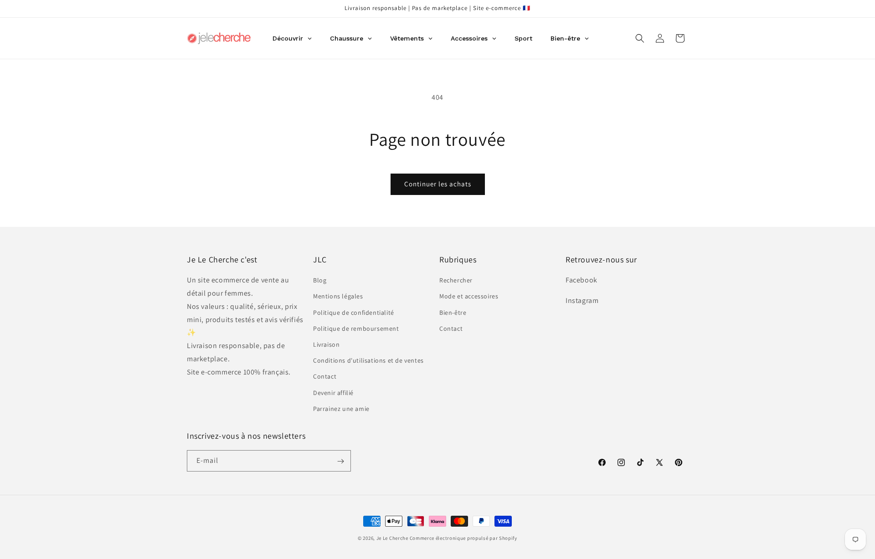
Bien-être (452, 312)
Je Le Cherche (392, 538)
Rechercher (456, 281)
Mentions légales (338, 296)
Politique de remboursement (356, 328)
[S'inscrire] (340, 461)
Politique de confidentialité (353, 312)
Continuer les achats (437, 183)
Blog (319, 281)
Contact (324, 377)
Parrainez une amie (341, 409)
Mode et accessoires (468, 296)
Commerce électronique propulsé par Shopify (463, 538)
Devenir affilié (333, 393)
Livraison (326, 344)
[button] (640, 38)
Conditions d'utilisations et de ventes (368, 360)
